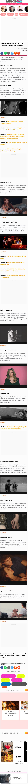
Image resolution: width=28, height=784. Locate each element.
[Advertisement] (14, 29)
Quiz (12, 4)
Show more (4, 686)
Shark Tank (10, 14)
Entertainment (19, 4)
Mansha (25, 50)
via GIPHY (3, 117)
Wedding (3, 14)
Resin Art (5, 4)
